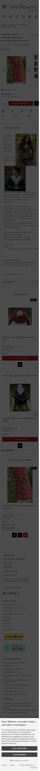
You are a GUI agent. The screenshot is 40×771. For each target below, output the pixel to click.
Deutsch (4, 765)
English (12, 765)
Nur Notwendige (19, 754)
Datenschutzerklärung (27, 765)
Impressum (33, 767)
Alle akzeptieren (19, 748)
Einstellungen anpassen (20, 760)
